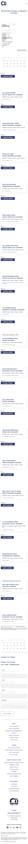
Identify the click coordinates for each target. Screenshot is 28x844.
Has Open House (6, 43)
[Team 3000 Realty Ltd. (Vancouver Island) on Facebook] (7, 827)
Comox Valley (14, 767)
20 (14, 63)
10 (3, 60)
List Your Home (14, 752)
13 (14, 60)
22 (20, 63)
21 (17, 63)
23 (24, 63)
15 (20, 60)
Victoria (14, 786)
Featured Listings (14, 747)
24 (3, 66)
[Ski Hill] (7, 40)
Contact (14, 733)
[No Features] (7, 38)
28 (17, 66)
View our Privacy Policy (4, 835)
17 (3, 63)
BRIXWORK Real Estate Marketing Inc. (10, 841)
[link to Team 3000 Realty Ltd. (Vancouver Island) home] (14, 802)
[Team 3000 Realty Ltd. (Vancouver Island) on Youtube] (17, 827)
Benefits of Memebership (14, 730)
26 (10, 66)
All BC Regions (14, 791)
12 (10, 60)
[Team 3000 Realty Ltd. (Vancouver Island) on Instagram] (20, 827)
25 (7, 66)
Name (3, 670)
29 (20, 66)
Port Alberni (14, 776)
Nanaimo (14, 771)
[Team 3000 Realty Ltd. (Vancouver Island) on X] (11, 827)
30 (24, 66)
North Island (14, 769)
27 (14, 66)
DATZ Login (14, 740)
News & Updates (14, 735)
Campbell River (14, 764)
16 (24, 60)
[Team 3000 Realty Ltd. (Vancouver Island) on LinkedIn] (14, 827)
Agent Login (14, 737)
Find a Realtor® (14, 728)
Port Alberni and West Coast (14, 762)
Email (3, 680)
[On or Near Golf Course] (7, 41)
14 (17, 60)
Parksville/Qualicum (14, 774)
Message (4, 700)
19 (10, 63)
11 (7, 60)
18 (7, 63)
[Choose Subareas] (5, 26)
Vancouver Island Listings (14, 750)
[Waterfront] (7, 39)
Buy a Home (14, 754)
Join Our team (14, 726)
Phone (3, 690)
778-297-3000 (10, 662)
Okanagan (14, 784)
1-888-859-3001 (14, 664)
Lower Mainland (14, 788)
